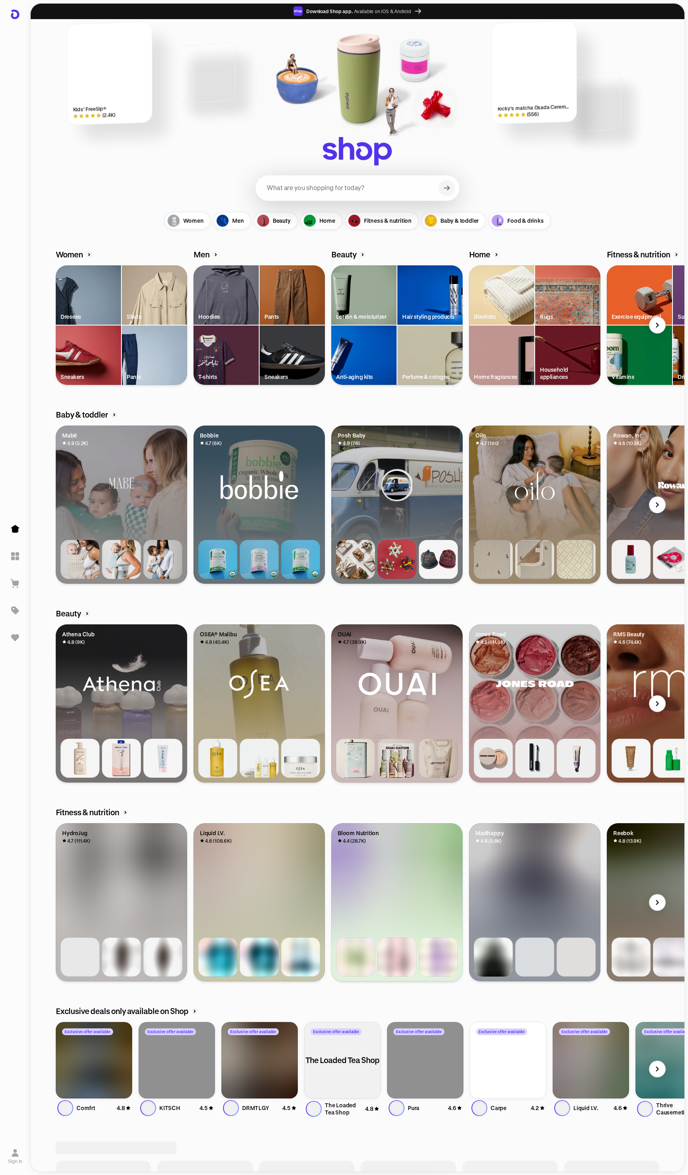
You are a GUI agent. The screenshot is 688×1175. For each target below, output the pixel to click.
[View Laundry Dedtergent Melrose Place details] (355, 758)
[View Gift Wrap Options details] (355, 559)
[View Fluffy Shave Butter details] (162, 758)
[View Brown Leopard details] (121, 957)
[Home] (15, 529)
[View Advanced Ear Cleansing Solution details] (631, 559)
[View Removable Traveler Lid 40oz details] (80, 957)
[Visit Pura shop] (425, 1060)
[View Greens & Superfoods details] (355, 957)
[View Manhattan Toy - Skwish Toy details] (396, 559)
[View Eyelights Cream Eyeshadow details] (631, 758)
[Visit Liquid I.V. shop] (591, 1060)
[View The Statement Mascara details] (534, 758)
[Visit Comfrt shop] (94, 1060)
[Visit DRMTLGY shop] (259, 1060)
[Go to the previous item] (57, 325)
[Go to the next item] (657, 325)
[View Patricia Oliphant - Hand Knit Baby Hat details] (438, 559)
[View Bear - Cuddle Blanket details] (534, 559)
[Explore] (15, 556)
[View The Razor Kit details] (121, 758)
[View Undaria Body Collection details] (259, 758)
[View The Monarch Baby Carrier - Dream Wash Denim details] (121, 559)
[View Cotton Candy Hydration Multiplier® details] (217, 957)
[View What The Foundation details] (493, 758)
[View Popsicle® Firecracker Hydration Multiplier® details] (259, 957)
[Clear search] (447, 188)
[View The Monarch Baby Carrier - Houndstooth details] (80, 559)
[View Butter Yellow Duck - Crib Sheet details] (576, 559)
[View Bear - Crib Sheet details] (493, 559)
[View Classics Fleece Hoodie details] (493, 957)
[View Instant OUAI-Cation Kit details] (396, 758)
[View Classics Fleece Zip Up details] (576, 957)
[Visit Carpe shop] (508, 1060)
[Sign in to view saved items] (15, 637)
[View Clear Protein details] (396, 957)
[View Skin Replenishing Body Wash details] (80, 758)
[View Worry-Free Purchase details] (631, 957)
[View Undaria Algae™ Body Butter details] (300, 758)
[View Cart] (15, 583)
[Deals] (15, 610)
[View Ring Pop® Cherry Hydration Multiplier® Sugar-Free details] (300, 957)
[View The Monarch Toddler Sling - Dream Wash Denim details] (162, 559)
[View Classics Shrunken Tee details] (534, 957)
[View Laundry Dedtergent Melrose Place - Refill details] (438, 758)
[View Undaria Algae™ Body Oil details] (217, 758)
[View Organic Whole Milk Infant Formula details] (217, 559)
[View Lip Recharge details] (576, 758)
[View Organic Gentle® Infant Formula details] (259, 559)
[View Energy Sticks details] (438, 957)
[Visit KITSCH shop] (177, 1060)
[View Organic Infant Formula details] (300, 559)
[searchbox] (357, 188)
